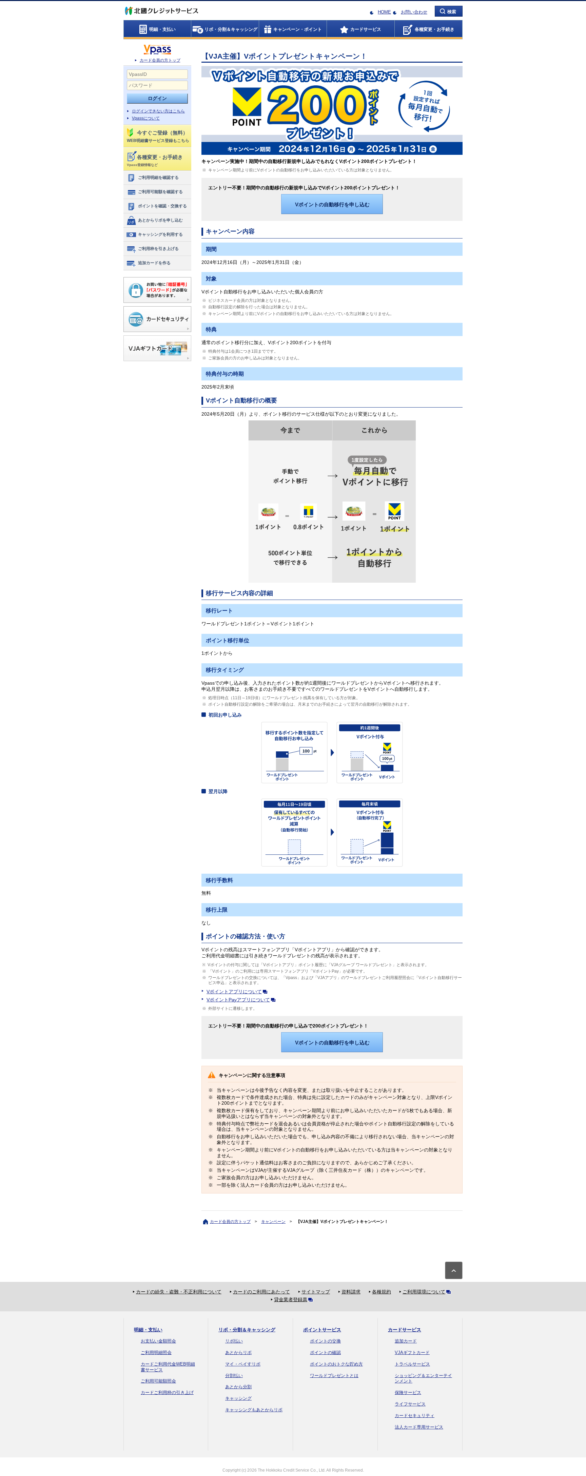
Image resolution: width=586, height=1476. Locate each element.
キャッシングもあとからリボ (253, 1409)
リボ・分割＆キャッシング (246, 1329)
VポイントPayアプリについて (238, 999)
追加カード (406, 1341)
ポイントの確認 (325, 1352)
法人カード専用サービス (419, 1427)
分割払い (234, 1375)
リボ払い (234, 1341)
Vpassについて (146, 118)
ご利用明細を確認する (158, 177)
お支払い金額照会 (158, 1341)
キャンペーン (273, 1221)
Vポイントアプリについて (234, 991)
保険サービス (408, 1392)
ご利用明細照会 (156, 1352)
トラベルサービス (412, 1364)
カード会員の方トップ (160, 60)
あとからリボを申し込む (160, 220)
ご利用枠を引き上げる (158, 248)
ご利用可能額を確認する (160, 191)
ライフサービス (410, 1404)
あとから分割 (238, 1386)
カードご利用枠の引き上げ (167, 1392)
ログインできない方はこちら (158, 111)
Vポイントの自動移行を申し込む (332, 204)
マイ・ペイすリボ (242, 1364)
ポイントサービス (322, 1329)
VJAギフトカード (412, 1352)
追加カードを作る (154, 263)
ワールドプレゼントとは (334, 1375)
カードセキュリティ (414, 1415)
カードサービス (404, 1329)
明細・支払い (148, 1329)
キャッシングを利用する (160, 234)
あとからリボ (238, 1352)
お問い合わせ (414, 12)
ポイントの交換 (325, 1341)
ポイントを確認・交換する (162, 206)
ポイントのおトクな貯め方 (336, 1364)
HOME (384, 12)
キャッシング (238, 1398)
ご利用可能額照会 (158, 1381)
